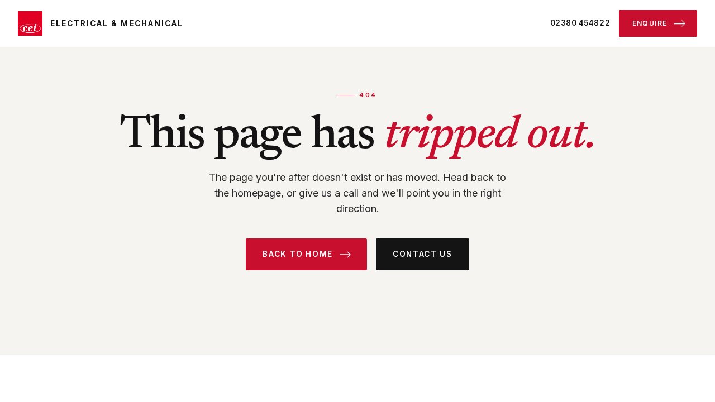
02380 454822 (580, 22)
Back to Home (298, 254)
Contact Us (422, 254)
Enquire (650, 23)
